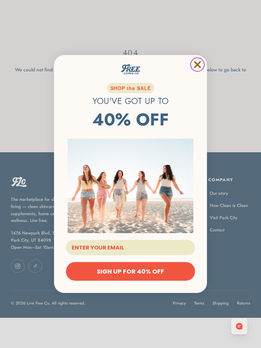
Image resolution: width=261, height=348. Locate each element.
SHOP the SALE (130, 88)
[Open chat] (239, 326)
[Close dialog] (197, 64)
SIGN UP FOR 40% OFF (130, 271)
